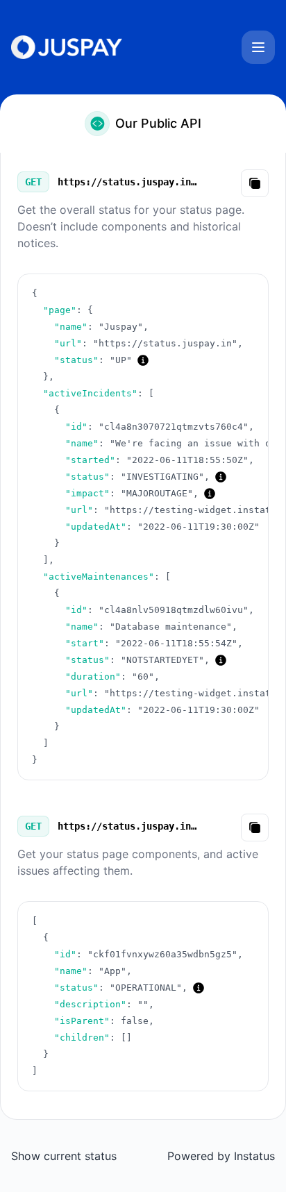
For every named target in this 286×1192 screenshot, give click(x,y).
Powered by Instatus (221, 1156)
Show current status (64, 1156)
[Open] (258, 47)
